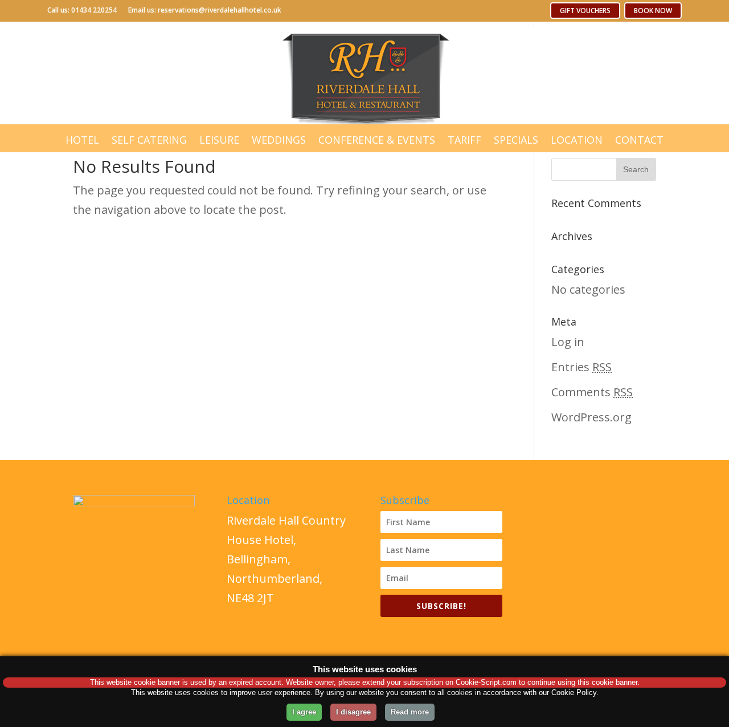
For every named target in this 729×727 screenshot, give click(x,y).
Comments (592, 392)
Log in (567, 342)
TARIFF (464, 140)
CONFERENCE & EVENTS (376, 140)
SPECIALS (516, 140)
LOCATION (577, 140)
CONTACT (639, 140)
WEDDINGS (279, 140)
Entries (581, 367)
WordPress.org (591, 417)
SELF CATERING (149, 140)
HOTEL (82, 140)
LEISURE (219, 140)
